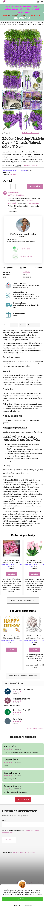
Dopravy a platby (36, 883)
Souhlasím (23, 899)
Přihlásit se (9, 840)
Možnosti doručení (30, 165)
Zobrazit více (23, 799)
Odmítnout (28, 905)
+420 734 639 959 (26, 249)
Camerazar (12, 175)
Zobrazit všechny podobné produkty (23, 600)
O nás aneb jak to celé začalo (13, 883)
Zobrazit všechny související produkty (23, 676)
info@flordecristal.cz (27, 256)
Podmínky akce (12, 211)
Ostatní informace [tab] (33, 325)
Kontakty (27, 883)
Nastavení (17, 905)
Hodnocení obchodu (23, 736)
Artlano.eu (31, 852)
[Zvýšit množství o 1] (23, 186)
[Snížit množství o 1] (13, 186)
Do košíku (36, 186)
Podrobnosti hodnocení (30, 133)
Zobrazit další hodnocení (35, 729)
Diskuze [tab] (22, 325)
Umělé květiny (27, 272)
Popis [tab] (6, 325)
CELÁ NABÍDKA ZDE (22, 18)
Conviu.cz (24, 852)
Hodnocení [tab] (14, 325)
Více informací (37, 894)
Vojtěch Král (17, 852)
